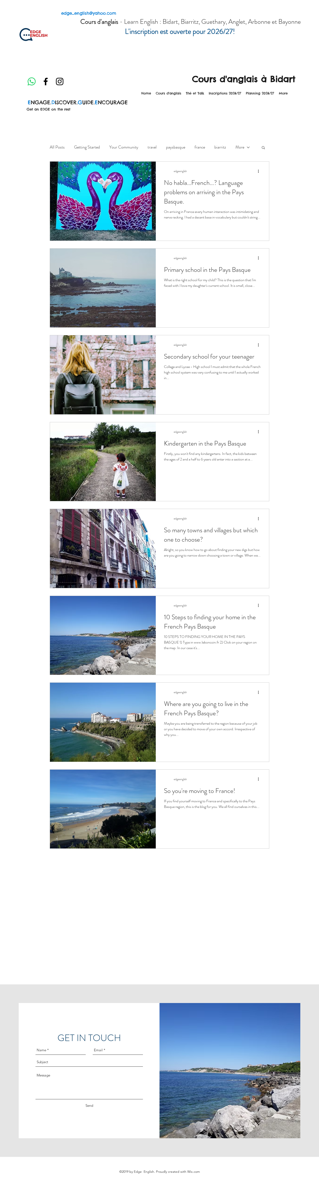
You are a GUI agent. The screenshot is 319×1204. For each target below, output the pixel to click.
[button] (263, 147)
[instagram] (60, 81)
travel (152, 147)
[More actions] (260, 171)
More (239, 147)
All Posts (57, 147)
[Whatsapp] (32, 81)
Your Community (123, 147)
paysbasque (175, 147)
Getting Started (87, 147)
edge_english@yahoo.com (88, 13)
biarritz (220, 147)
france (200, 147)
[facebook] (46, 81)
